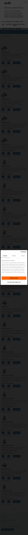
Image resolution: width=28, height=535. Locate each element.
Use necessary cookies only (14, 282)
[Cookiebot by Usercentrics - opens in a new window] (20, 252)
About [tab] (22, 255)
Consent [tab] (5, 255)
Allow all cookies (14, 278)
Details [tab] (14, 255)
